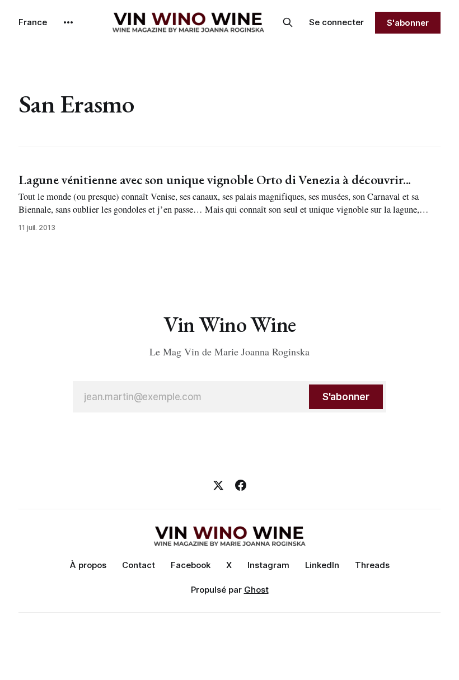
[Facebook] (240, 485)
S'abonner (408, 22)
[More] (68, 22)
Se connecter (336, 22)
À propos (88, 565)
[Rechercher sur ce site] (288, 22)
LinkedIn (322, 565)
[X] (218, 485)
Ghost (256, 589)
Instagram (268, 565)
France (32, 22)
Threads (372, 565)
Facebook (190, 565)
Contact (138, 565)
